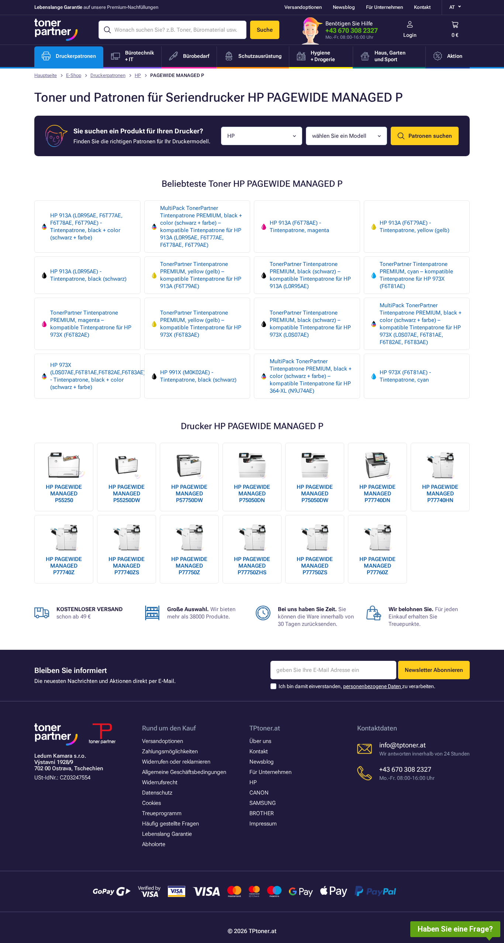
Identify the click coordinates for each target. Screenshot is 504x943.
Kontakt (422, 7)
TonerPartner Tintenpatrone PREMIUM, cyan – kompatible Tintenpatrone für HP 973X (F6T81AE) (416, 275)
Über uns (260, 741)
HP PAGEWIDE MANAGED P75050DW (315, 494)
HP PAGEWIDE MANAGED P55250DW (126, 494)
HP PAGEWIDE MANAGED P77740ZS (126, 566)
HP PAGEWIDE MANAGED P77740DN (377, 494)
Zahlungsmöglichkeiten (170, 751)
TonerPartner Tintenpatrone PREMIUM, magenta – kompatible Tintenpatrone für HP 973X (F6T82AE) (90, 323)
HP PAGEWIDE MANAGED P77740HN (440, 494)
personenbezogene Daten (372, 686)
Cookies (151, 803)
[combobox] (261, 136)
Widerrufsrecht (159, 782)
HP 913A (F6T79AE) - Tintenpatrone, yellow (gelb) (414, 227)
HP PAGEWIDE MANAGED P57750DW (189, 494)
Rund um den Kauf (169, 728)
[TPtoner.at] (56, 30)
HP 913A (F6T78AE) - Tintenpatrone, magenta (299, 227)
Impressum (263, 823)
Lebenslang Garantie (167, 834)
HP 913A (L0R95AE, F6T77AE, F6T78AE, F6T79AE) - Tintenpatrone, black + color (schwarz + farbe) (86, 226)
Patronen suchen (430, 136)
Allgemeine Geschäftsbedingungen (184, 772)
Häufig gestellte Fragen (170, 823)
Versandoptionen (303, 7)
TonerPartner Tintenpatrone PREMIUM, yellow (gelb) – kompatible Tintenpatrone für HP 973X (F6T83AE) (200, 323)
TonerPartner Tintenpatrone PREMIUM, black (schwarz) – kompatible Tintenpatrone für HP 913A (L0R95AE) (310, 275)
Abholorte (153, 844)
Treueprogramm (162, 813)
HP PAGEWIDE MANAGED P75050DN (252, 494)
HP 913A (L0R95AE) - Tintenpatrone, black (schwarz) (88, 275)
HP (138, 75)
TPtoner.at (264, 728)
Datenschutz (157, 792)
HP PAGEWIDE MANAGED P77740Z (64, 566)
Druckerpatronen (107, 75)
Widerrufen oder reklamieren (176, 761)
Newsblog (344, 7)
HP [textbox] (231, 136)
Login (410, 35)
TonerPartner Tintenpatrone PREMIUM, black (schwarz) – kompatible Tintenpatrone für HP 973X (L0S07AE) (310, 323)
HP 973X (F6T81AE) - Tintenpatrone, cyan (405, 376)
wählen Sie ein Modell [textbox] (339, 136)
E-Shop (73, 75)
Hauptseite (45, 75)
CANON (259, 792)
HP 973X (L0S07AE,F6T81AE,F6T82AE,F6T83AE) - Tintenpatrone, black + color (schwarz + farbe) (95, 376)
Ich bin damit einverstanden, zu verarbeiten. (357, 686)
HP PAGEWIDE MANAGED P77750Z (189, 566)
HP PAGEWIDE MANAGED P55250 (64, 494)
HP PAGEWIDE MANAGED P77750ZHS (252, 566)
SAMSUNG (262, 803)
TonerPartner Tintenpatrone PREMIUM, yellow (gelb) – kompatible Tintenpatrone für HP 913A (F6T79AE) (200, 275)
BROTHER (261, 813)
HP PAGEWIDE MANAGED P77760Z (377, 566)
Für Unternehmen (384, 7)
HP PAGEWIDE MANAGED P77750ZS (315, 566)
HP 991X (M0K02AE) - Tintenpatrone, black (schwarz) (198, 376)
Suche (265, 30)
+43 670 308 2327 (351, 30)
